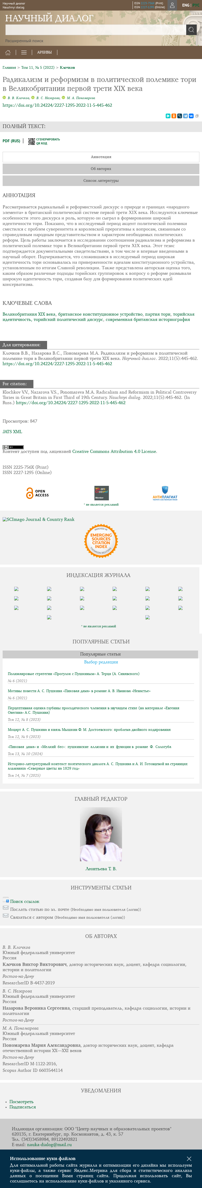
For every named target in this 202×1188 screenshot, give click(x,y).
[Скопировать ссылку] (197, 116)
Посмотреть (21, 1102)
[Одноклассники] (173, 116)
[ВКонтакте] (191, 116)
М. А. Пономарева (80, 98)
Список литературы (101, 181)
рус (196, 5)
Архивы (44, 52)
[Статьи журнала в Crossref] (101, 493)
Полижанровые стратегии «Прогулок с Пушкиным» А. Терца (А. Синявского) (74, 674)
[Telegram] (185, 116)
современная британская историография (148, 319)
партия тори (157, 314)
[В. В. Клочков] (4, 98)
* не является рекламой (101, 504)
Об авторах (101, 169)
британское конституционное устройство (100, 314)
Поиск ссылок (24, 901)
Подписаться (22, 1107)
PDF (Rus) (11, 140)
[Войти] (172, 5)
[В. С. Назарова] (32, 98)
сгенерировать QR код (44, 141)
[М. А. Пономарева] (63, 98)
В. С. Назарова (48, 98)
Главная (9, 68)
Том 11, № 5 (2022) (38, 68)
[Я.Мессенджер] (168, 116)
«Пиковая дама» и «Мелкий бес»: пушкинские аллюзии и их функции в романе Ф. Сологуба (89, 747)
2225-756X (148, 3)
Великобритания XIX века (29, 314)
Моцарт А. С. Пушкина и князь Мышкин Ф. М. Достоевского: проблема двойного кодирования (89, 730)
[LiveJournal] (179, 116)
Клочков (67, 68)
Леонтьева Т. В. (101, 869)
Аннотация (101, 157)
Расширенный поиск (24, 40)
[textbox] (101, 30)
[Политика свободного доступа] (37, 493)
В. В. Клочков (18, 98)
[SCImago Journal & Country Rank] (101, 519)
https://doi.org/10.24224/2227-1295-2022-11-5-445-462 (57, 105)
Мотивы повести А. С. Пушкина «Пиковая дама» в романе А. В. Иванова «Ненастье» (79, 691)
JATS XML (12, 432)
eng (185, 5)
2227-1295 (147, 7)
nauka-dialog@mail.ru (49, 1145)
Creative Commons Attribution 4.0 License (114, 451)
